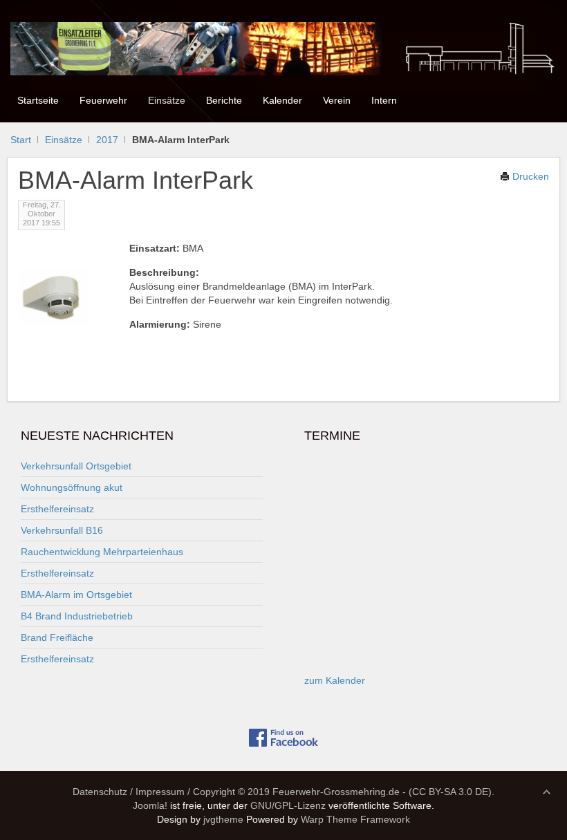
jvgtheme (223, 819)
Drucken (529, 176)
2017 (107, 139)
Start (20, 139)
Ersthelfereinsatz (57, 508)
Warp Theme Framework (355, 819)
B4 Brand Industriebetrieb (77, 616)
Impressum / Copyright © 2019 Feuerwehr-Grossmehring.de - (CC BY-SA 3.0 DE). (315, 791)
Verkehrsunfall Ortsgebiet (76, 466)
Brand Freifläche (57, 637)
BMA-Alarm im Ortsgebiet (76, 594)
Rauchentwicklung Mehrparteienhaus (102, 551)
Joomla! (150, 805)
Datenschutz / (103, 791)
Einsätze (63, 139)
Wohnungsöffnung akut (71, 487)
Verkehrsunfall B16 (62, 530)
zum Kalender (334, 680)
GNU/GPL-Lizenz (288, 805)
